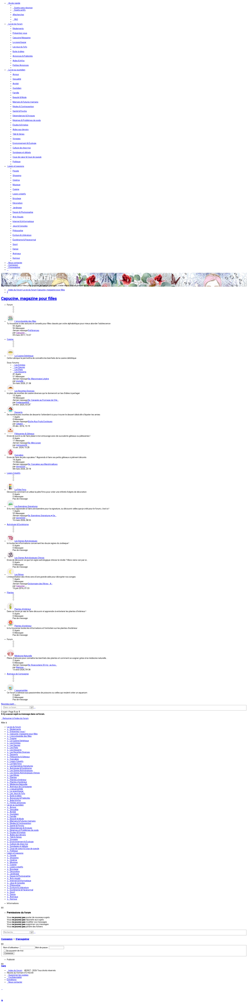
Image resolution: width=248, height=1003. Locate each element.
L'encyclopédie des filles (25, 321)
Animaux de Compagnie (18, 674)
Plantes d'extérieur (23, 626)
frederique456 (22, 402)
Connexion (6, 939)
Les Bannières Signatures (26, 506)
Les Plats (18, 369)
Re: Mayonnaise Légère (38, 379)
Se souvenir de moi (14, 951)
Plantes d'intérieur (22, 609)
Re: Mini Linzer (34, 443)
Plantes (10, 592)
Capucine (20, 333)
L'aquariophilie (21, 690)
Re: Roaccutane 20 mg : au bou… (42, 665)
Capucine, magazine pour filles (29, 298)
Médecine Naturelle (23, 656)
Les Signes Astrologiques (25, 541)
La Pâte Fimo (20, 489)
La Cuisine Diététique (23, 356)
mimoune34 (21, 445)
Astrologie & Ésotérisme (18, 524)
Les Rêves (19, 574)
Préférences (33, 330)
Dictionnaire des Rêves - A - (40, 584)
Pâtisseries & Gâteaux (24, 434)
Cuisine (10, 339)
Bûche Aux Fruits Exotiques (40, 421)
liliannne (20, 667)
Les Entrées (19, 365)
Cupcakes (18, 455)
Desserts (18, 412)
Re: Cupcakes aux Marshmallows (43, 464)
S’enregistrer (22, 939)
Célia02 (19, 424)
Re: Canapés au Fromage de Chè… (43, 400)
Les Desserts (20, 372)
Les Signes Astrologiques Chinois (29, 558)
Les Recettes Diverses (24, 391)
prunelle (19, 381)
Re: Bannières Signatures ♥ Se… (42, 515)
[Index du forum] (30, 281)
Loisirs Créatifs (13, 473)
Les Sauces (19, 367)
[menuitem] (23, 8)
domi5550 (20, 466)
